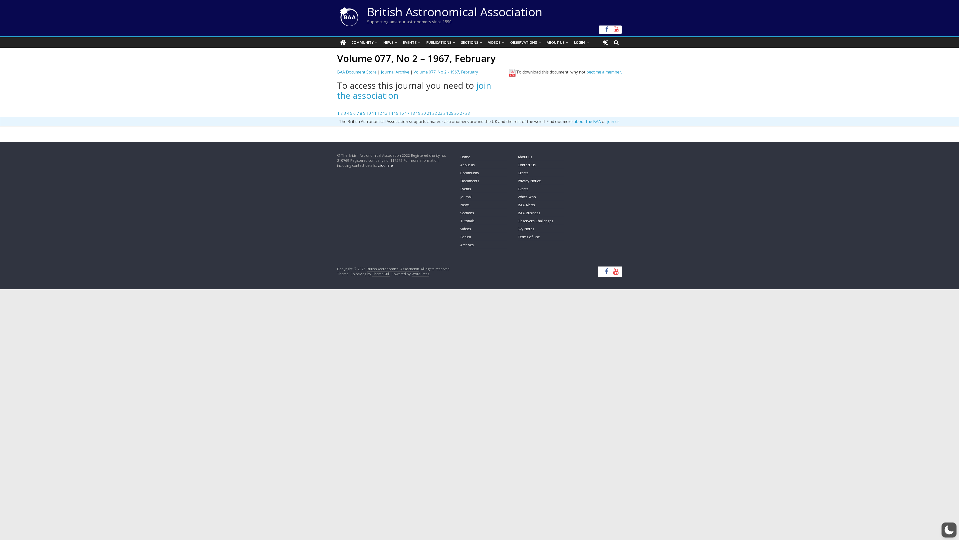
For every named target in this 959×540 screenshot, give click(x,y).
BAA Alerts (526, 204)
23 (440, 113)
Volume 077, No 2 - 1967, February (446, 72)
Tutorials (467, 220)
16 (401, 113)
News (388, 42)
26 (456, 113)
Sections (469, 42)
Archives (467, 244)
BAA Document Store (357, 72)
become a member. (604, 72)
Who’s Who (527, 196)
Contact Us (527, 164)
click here (385, 165)
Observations (523, 42)
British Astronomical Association (454, 12)
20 (423, 113)
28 (467, 113)
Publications (438, 42)
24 (445, 113)
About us (467, 164)
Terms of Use (529, 236)
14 (390, 113)
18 (412, 113)
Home (465, 156)
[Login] (605, 42)
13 (385, 113)
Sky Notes (526, 228)
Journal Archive (395, 72)
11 (374, 113)
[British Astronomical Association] (342, 42)
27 (462, 113)
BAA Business (529, 212)
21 (429, 113)
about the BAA (587, 121)
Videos (494, 42)
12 (379, 113)
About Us (555, 42)
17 (407, 113)
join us (613, 121)
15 (396, 113)
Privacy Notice (529, 180)
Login (579, 42)
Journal (466, 196)
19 (418, 113)
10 (368, 113)
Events (410, 42)
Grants (523, 172)
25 (451, 113)
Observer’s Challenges (535, 220)
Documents (469, 180)
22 (434, 113)
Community (362, 42)
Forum (465, 236)
